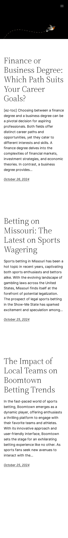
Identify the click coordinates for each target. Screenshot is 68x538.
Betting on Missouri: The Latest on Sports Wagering (32, 235)
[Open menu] (62, 6)
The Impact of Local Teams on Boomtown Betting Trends (31, 375)
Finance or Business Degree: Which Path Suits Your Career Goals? (33, 79)
